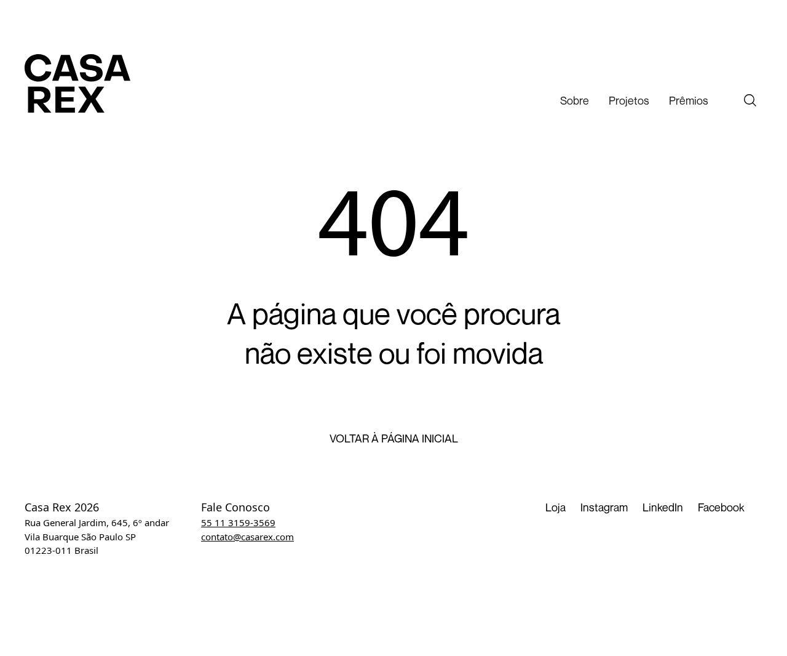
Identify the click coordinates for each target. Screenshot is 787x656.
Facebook (721, 507)
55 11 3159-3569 (238, 522)
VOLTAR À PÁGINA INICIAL (394, 439)
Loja (555, 507)
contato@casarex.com (247, 536)
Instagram (604, 507)
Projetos (629, 100)
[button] (574, 100)
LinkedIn (663, 507)
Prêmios (688, 100)
